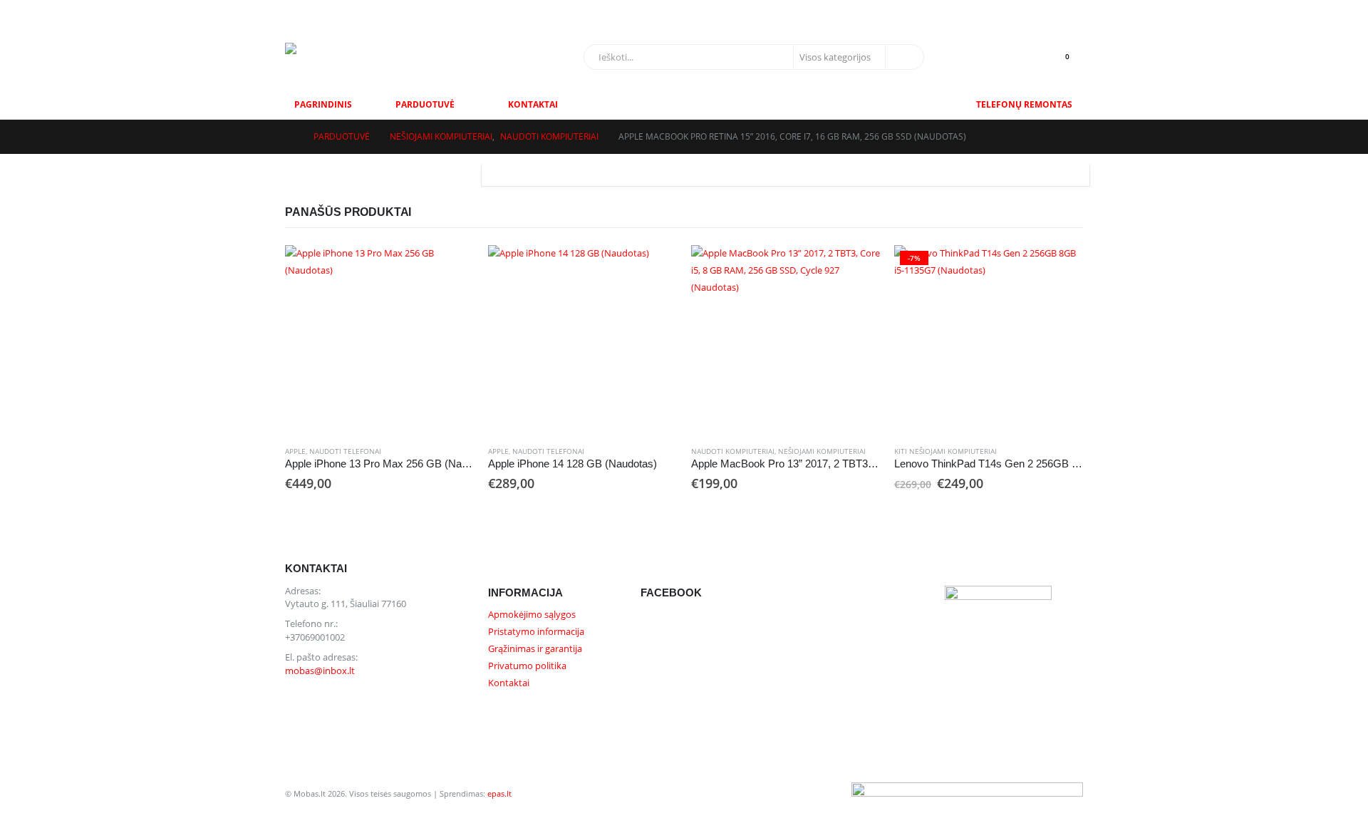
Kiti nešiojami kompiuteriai (945, 451)
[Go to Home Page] (289, 136)
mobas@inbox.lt (330, 11)
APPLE (295, 451)
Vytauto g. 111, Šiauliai (496, 11)
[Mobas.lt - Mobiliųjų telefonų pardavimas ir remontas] (374, 57)
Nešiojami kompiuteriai (822, 451)
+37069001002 (406, 11)
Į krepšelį (450, 268)
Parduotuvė (425, 104)
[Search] (903, 57)
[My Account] (1037, 11)
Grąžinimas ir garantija (535, 649)
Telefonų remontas (1024, 104)
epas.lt (499, 793)
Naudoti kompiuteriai (732, 451)
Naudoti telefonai (345, 451)
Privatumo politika (527, 666)
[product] (379, 339)
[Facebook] (1068, 12)
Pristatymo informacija (536, 632)
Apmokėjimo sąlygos (532, 615)
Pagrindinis (323, 104)
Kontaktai (533, 104)
